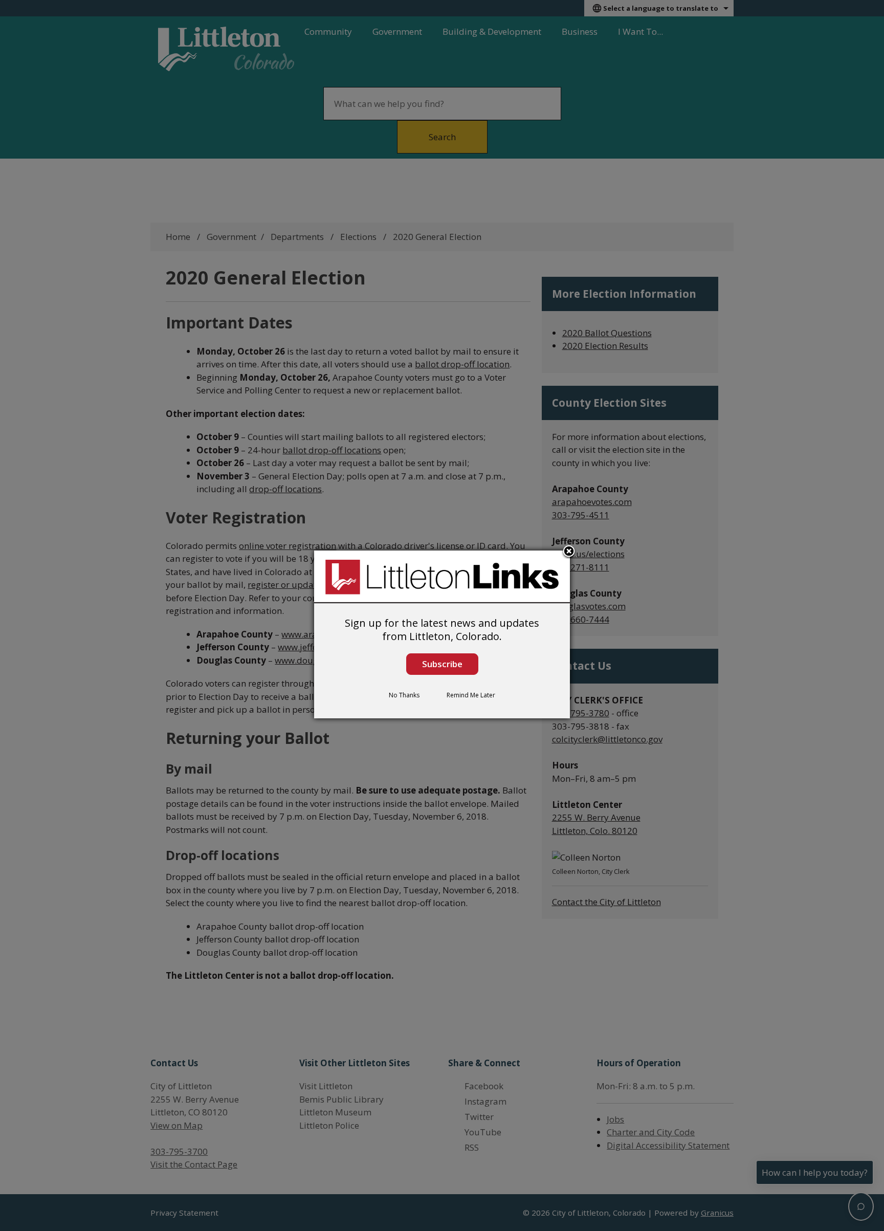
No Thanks (404, 695)
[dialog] (442, 634)
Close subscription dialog (569, 552)
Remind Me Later (471, 695)
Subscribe (442, 664)
